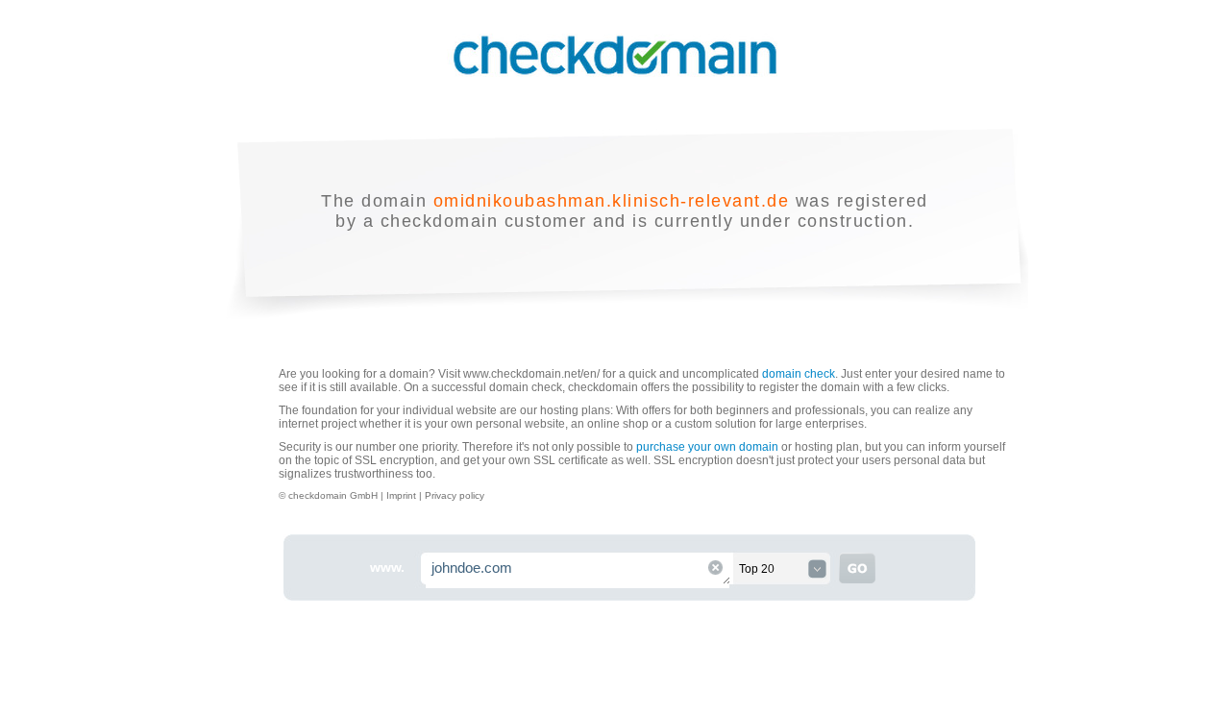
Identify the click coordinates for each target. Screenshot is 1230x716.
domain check (798, 374)
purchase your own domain (707, 447)
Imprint (402, 495)
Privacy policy (454, 495)
